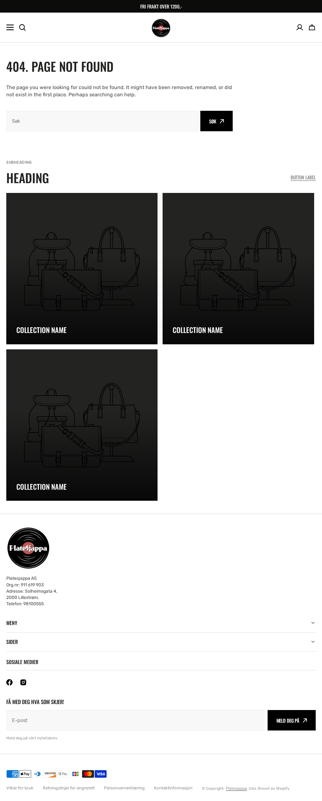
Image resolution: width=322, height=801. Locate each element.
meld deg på (287, 720)
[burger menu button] (10, 27)
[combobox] (102, 121)
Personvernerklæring (124, 788)
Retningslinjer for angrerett (69, 788)
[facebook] (9, 682)
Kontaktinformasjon (173, 788)
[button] (312, 27)
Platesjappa (236, 788)
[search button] (22, 27)
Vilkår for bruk (19, 788)
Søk (212, 121)
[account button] (299, 27)
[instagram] (23, 682)
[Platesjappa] (161, 27)
